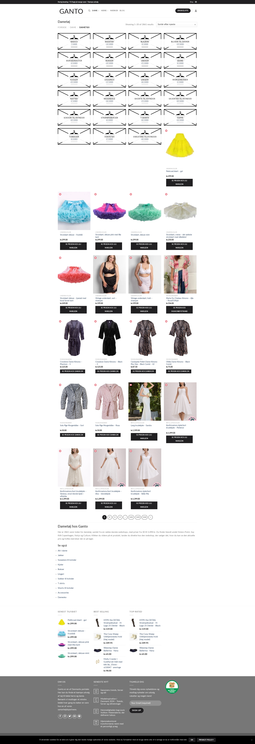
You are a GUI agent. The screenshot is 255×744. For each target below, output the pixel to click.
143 (138, 517)
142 (131, 517)
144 (144, 517)
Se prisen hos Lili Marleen (179, 182)
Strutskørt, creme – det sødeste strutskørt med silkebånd (179, 236)
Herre (104, 10)
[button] (166, 131)
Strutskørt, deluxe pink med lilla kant (108, 236)
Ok (192, 740)
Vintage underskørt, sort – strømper (106, 299)
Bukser (61, 569)
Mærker (114, 10)
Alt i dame (62, 551)
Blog (191, 2)
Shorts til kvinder (66, 588)
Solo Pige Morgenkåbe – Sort (72, 426)
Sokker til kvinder (66, 579)
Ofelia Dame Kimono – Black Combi (178, 363)
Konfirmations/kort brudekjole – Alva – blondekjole (108, 492)
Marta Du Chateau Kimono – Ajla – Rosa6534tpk (179, 299)
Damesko (62, 597)
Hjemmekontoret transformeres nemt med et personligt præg (112, 723)
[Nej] (251, 741)
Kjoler (60, 565)
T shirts (61, 583)
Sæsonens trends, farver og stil (112, 691)
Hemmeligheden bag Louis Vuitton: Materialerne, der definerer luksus (113, 712)
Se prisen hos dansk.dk (72, 371)
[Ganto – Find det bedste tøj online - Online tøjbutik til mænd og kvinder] (71, 10)
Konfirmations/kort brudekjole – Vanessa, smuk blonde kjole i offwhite (73, 493)
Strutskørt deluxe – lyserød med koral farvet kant (73, 299)
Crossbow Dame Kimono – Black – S (108, 363)
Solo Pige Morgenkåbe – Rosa (107, 426)
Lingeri (61, 574)
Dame (94, 10)
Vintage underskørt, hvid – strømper (141, 299)
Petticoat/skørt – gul (174, 171)
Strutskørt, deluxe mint (140, 235)
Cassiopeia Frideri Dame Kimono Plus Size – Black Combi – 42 (144, 363)
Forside (62, 27)
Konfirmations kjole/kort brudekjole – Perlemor (176, 426)
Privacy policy (206, 740)
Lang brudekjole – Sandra (141, 426)
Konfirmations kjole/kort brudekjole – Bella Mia (141, 492)
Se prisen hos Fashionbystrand (179, 309)
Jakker (61, 555)
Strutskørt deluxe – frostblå (71, 235)
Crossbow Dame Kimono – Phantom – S (71, 363)
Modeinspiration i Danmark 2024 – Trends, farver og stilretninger (112, 701)
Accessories (63, 593)
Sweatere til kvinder (67, 560)
